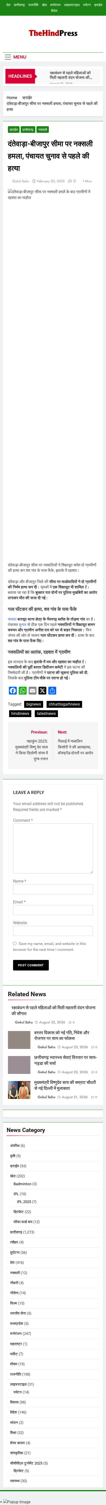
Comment (23, 820)
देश (8, 5)
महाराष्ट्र (16, 1344)
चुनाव (23, 624)
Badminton (22, 1184)
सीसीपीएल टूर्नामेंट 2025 (26, 1463)
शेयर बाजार (17, 1443)
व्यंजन (14, 1422)
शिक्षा (13, 1432)
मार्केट (14, 1354)
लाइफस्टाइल (72, 5)
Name (19, 881)
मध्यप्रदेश (16, 1323)
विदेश (54, 11)
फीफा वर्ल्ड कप (23, 1222)
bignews (33, 704)
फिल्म (13, 1303)
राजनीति (33, 5)
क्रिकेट (19, 1212)
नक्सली (42, 129)
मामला (13, 619)
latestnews (46, 713)
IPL (16, 1194)
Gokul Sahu (20, 181)
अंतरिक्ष (14, 1146)
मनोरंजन (55, 5)
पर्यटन (87, 5)
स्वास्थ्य (14, 1481)
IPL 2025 (24, 1202)
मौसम (13, 1364)
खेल (44, 5)
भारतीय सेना (18, 1313)
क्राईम (98, 5)
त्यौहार (14, 1242)
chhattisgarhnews (64, 704)
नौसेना (14, 1293)
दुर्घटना (14, 1252)
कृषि (12, 1156)
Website (20, 922)
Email (19, 902)
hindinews (20, 713)
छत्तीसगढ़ (19, 5)
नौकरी (14, 1283)
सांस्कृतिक (16, 1453)
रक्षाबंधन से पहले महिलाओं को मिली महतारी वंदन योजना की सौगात (70, 75)
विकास (14, 1402)
